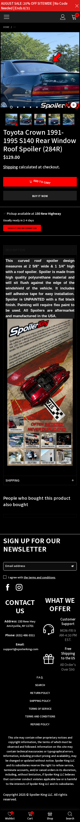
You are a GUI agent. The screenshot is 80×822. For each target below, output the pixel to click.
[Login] (62, 17)
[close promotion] (77, 5)
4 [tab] (30, 107)
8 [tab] (56, 107)
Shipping (10, 166)
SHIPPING (12, 480)
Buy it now (40, 196)
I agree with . (32, 577)
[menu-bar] (8, 16)
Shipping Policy (40, 700)
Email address (15, 566)
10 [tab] (69, 107)
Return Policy (40, 693)
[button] (2, 119)
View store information (22, 228)
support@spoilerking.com (20, 649)
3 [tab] (24, 107)
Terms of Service (40, 708)
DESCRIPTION (15, 250)
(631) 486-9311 (25, 635)
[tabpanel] (40, 71)
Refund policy (40, 724)
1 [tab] (11, 107)
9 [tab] (62, 107)
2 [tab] (18, 107)
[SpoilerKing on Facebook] (7, 587)
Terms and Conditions (40, 716)
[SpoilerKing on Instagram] (19, 587)
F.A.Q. (40, 677)
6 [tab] (43, 107)
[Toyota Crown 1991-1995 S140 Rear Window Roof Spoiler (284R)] (40, 71)
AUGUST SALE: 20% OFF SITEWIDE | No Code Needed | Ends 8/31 (34, 5)
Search (40, 685)
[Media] (73, 105)
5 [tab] (37, 107)
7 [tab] (50, 107)
